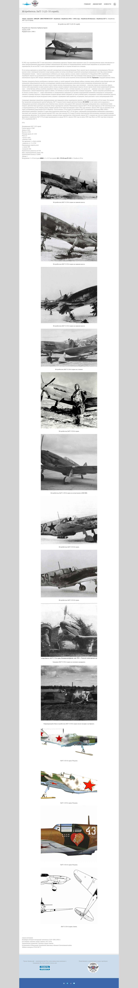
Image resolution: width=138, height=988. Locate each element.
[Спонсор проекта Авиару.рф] (93, 967)
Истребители (57, 18)
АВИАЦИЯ (36, 18)
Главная (24, 18)
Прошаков (95, 77)
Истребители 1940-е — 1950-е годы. (70, 18)
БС (58, 158)
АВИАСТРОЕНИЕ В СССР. (46, 18)
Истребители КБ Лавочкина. (88, 18)
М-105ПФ (86, 102)
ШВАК (42, 158)
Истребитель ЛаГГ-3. (102, 18)
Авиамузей (30, 18)
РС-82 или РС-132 (65, 158)
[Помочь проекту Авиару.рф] (45, 966)
